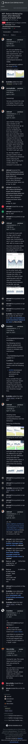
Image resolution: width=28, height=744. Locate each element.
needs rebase (18, 631)
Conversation (7, 32)
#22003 (11, 370)
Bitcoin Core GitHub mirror (13, 3)
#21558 (15, 66)
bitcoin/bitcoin (13, 731)
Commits (16, 32)
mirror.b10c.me (14, 742)
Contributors (4, 9)
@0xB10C (20, 738)
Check (13, 35)
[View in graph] (17, 20)
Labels (2, 6)
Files (5, 35)
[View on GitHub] (16, 20)
